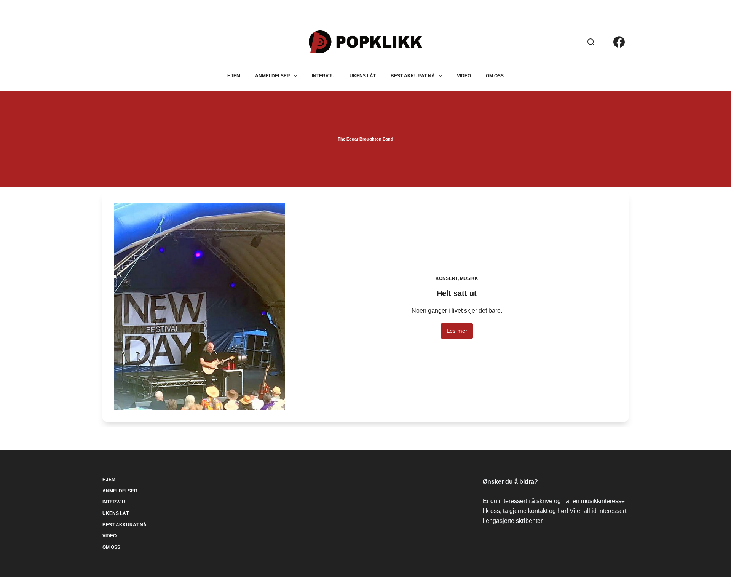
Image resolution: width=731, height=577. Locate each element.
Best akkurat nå (413, 75)
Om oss (495, 75)
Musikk (469, 278)
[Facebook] (619, 42)
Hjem (233, 75)
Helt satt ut (457, 293)
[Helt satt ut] (199, 306)
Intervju (323, 75)
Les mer (457, 333)
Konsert (447, 278)
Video (464, 75)
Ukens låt (363, 75)
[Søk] (590, 41)
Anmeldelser (272, 75)
